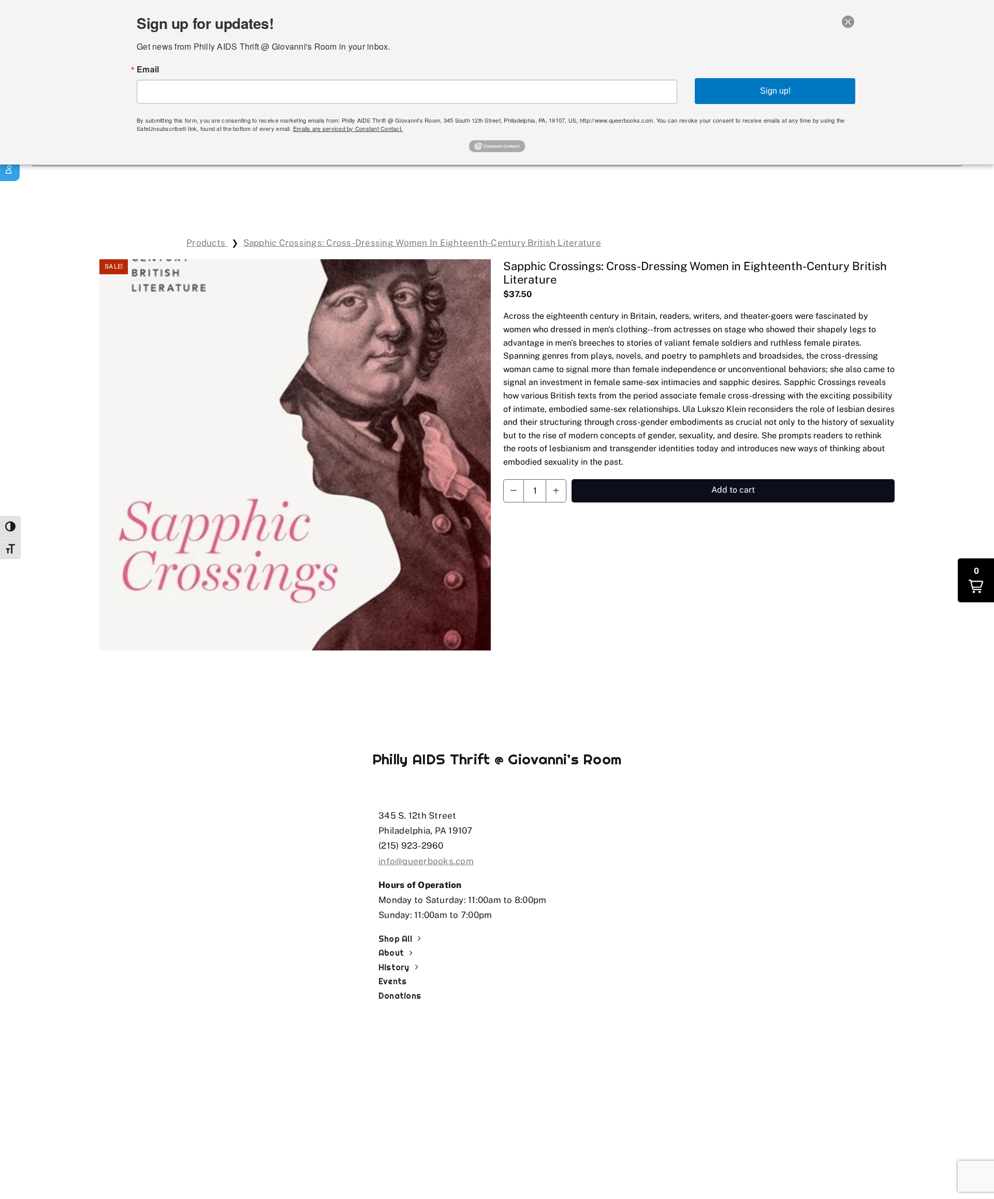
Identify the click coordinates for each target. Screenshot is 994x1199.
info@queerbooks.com (426, 861)
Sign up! (775, 90)
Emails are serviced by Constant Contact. (348, 128)
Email (148, 69)
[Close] (848, 22)
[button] (513, 490)
